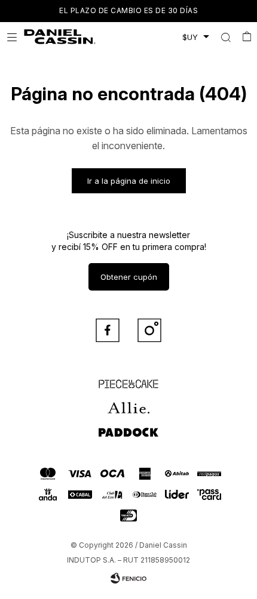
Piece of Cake (128, 378)
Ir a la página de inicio (128, 181)
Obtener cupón (128, 277)
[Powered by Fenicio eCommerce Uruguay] (128, 578)
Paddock (128, 426)
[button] (225, 37)
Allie (129, 402)
